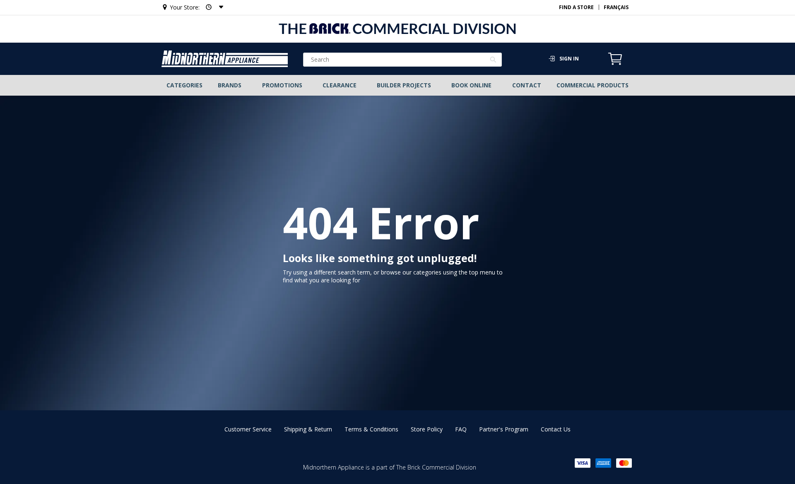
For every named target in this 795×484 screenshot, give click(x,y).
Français (616, 7)
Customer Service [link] (248, 429)
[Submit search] (493, 60)
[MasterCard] (624, 463)
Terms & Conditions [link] (371, 429)
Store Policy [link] (427, 429)
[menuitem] (184, 85)
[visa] (582, 463)
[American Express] (603, 463)
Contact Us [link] (556, 429)
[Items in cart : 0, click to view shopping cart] (615, 64)
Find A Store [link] (576, 7)
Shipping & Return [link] (308, 429)
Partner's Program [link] (503, 429)
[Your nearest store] (212, 7)
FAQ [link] (461, 429)
